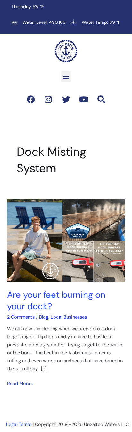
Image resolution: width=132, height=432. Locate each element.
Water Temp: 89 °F (101, 22)
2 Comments (21, 317)
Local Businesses (69, 317)
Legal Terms (18, 424)
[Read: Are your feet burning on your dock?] (66, 240)
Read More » (20, 383)
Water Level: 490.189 (44, 22)
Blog (43, 317)
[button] (66, 76)
